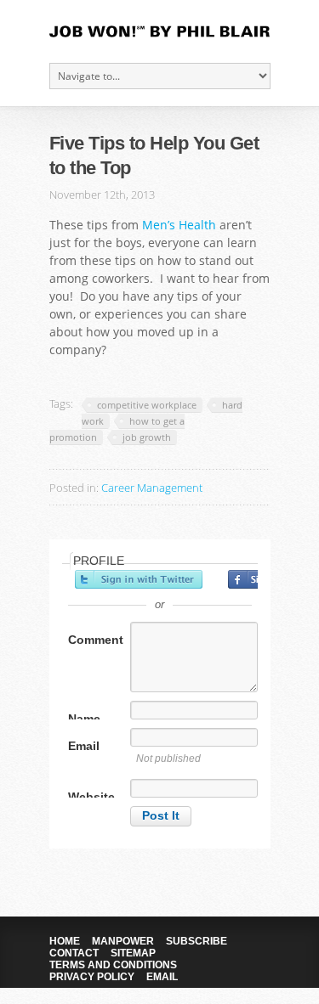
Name (84, 718)
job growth (146, 437)
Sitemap (133, 953)
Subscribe (196, 941)
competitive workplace (147, 404)
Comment (95, 639)
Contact (74, 953)
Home (64, 941)
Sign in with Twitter (138, 579)
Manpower (123, 941)
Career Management (151, 487)
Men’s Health (179, 225)
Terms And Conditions (113, 965)
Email (84, 746)
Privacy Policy (91, 977)
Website (91, 797)
